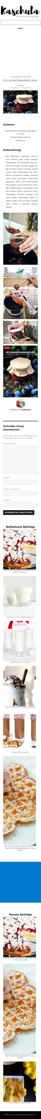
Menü (20, 28)
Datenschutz (31, 1114)
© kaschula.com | (9, 1114)
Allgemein (16, 77)
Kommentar (9, 444)
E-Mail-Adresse (11, 489)
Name (6, 478)
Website (7, 500)
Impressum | (21, 1114)
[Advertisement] (20, 53)
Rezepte (27, 77)
